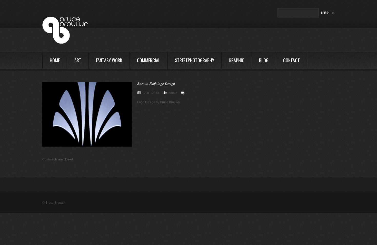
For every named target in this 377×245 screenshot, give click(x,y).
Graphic (236, 60)
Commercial (148, 60)
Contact (291, 60)
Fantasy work (109, 60)
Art (77, 60)
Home (55, 60)
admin (172, 93)
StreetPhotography (194, 60)
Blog (264, 60)
